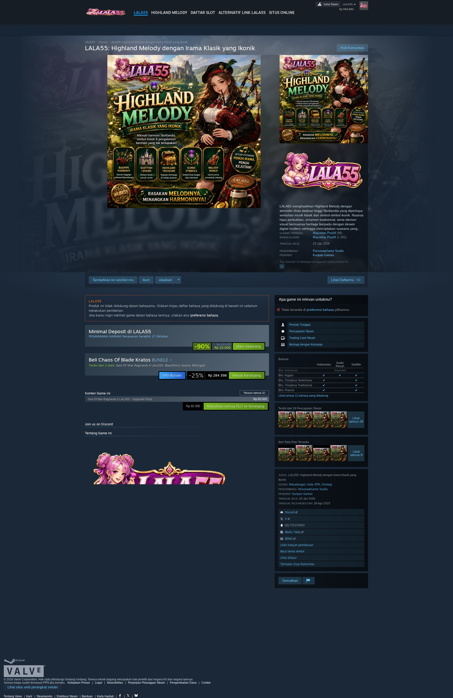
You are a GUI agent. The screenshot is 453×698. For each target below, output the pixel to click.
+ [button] (282, 266)
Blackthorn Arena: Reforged (185, 365)
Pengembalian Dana (183, 682)
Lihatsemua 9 (356, 453)
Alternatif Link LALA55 (242, 12)
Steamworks (44, 696)
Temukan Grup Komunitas (297, 564)
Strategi (327, 484)
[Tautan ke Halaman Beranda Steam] (105, 16)
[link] (212, 346)
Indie (310, 484)
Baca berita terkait (292, 551)
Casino (102, 42)
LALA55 (141, 12)
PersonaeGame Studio (328, 251)
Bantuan (87, 696)
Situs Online (282, 12)
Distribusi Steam (67, 696)
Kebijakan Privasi (78, 682)
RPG (317, 484)
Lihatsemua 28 (356, 419)
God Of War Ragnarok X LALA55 (139, 365)
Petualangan (297, 484)
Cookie (206, 682)
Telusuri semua (254, 392)
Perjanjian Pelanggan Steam (146, 682)
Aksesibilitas (115, 682)
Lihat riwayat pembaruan (296, 545)
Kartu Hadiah (105, 696)
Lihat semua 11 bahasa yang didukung (303, 395)
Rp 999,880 (346, 9)
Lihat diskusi (288, 557)
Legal (98, 682)
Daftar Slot (203, 12)
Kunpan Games (323, 255)
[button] (146, 280)
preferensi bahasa (320, 310)
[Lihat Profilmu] (364, 5)
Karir (29, 696)
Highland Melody (169, 12)
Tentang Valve (13, 696)
